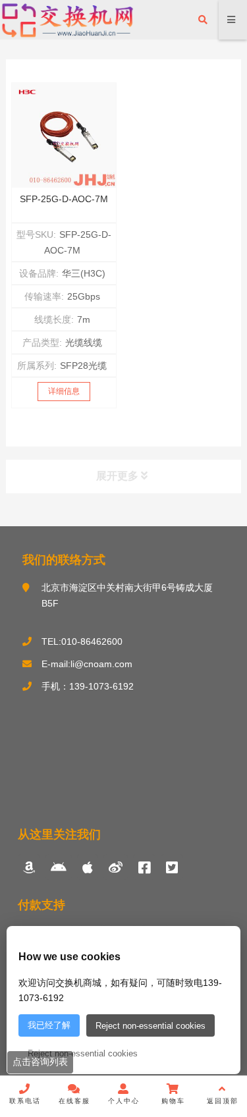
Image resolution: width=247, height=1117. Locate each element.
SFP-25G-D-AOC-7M (64, 199)
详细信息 (64, 391)
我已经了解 (49, 1025)
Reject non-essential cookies (151, 1026)
